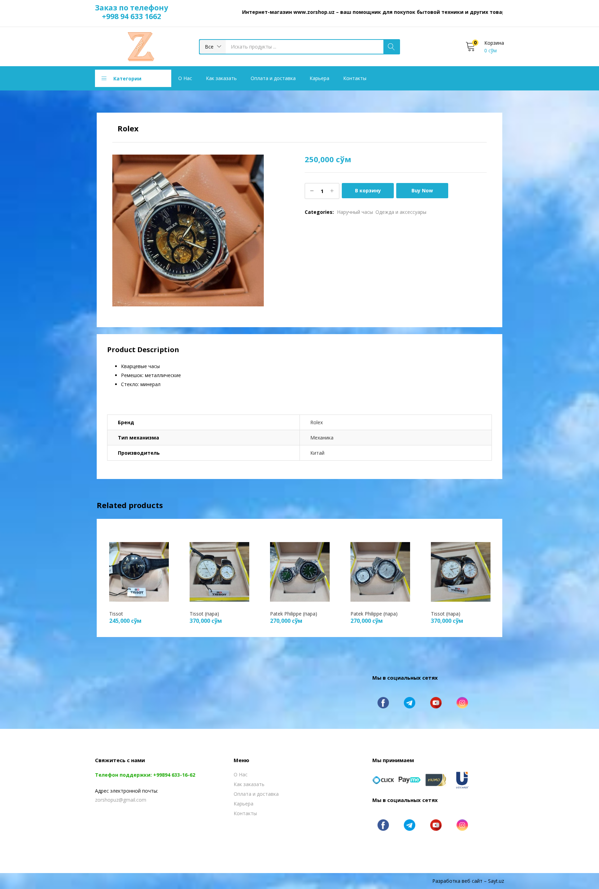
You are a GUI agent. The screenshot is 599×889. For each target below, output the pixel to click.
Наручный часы (355, 212)
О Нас (185, 78)
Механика (321, 437)
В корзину (368, 190)
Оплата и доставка (273, 78)
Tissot (116, 613)
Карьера (319, 78)
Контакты (354, 78)
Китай (317, 453)
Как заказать (221, 78)
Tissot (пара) (204, 613)
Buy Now (422, 190)
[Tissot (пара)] (219, 571)
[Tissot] (139, 571)
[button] (213, 47)
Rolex (316, 422)
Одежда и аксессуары (400, 212)
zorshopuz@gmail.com (120, 799)
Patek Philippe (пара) (293, 613)
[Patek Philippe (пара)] (300, 571)
